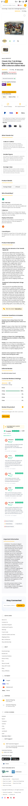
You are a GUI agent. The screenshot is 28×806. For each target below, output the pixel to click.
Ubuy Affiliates (5, 671)
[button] (16, 2)
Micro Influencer (6, 639)
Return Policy (5, 658)
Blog (3, 668)
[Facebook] (3, 798)
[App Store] (6, 759)
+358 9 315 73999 (8, 752)
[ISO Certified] (16, 772)
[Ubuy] (6, 1)
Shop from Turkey (7, 785)
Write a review (6, 416)
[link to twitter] (18, 41)
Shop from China (17, 783)
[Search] (25, 5)
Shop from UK (15, 779)
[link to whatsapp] (10, 41)
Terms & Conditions (7, 792)
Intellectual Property (7, 627)
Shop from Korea (7, 783)
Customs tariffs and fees (8, 634)
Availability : (5, 72)
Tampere (4, 721)
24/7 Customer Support (12, 743)
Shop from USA (6, 779)
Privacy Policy (17, 792)
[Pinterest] (14, 798)
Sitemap (4, 629)
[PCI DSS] (5, 772)
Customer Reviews (6, 656)
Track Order (5, 632)
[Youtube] (8, 798)
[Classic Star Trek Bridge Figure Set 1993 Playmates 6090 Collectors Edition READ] (14, 28)
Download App (6, 651)
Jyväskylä (4, 731)
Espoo (3, 719)
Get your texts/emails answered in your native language (15, 746)
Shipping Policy (6, 637)
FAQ (3, 661)
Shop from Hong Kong (18, 781)
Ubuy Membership (6, 642)
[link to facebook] (14, 41)
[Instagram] (5, 798)
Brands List (4, 653)
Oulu (3, 726)
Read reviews (7, 435)
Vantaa (4, 723)
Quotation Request (7, 624)
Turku (3, 728)
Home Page (4, 8)
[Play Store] (15, 759)
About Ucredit (5, 663)
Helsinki (4, 716)
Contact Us (5, 622)
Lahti (3, 733)
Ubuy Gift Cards (6, 666)
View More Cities (6, 736)
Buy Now (5, 122)
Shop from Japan (7, 781)
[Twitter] (11, 798)
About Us (4, 620)
